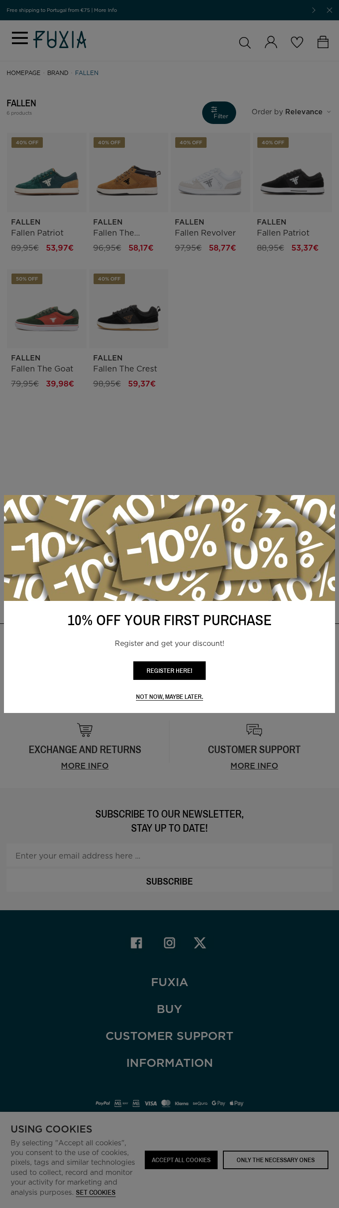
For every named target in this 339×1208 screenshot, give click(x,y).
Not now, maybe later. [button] (169, 697)
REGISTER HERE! (169, 670)
